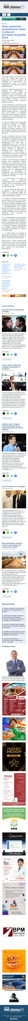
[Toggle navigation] (4, 14)
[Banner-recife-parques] (14, 729)
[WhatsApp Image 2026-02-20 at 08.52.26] (14, 757)
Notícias (4, 24)
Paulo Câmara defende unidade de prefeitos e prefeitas (11, 367)
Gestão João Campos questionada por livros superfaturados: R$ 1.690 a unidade (12, 427)
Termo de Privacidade (16, 1016)
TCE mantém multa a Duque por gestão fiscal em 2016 (19, 265)
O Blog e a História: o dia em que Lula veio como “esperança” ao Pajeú (13, 610)
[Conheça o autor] (14, 663)
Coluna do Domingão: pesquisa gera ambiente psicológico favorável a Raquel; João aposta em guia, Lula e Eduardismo (13, 618)
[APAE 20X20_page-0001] (14, 819)
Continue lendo (7, 359)
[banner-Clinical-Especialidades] (14, 789)
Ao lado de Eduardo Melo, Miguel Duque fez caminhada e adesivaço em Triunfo (14, 626)
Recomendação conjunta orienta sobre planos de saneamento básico (12, 545)
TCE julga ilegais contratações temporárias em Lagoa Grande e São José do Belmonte (6, 284)
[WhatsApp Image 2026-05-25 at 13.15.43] (14, 699)
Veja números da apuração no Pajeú (13, 311)
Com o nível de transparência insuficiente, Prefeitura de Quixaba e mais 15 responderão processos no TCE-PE (7, 269)
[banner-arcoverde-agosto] (14, 296)
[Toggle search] (8, 14)
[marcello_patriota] (14, 997)
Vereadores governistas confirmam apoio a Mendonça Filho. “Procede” (13, 640)
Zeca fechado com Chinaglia (13, 486)
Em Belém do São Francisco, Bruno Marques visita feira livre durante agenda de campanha (14, 633)
